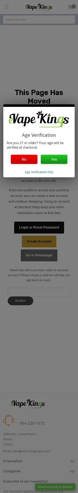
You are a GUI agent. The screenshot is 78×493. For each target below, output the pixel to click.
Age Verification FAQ (39, 172)
